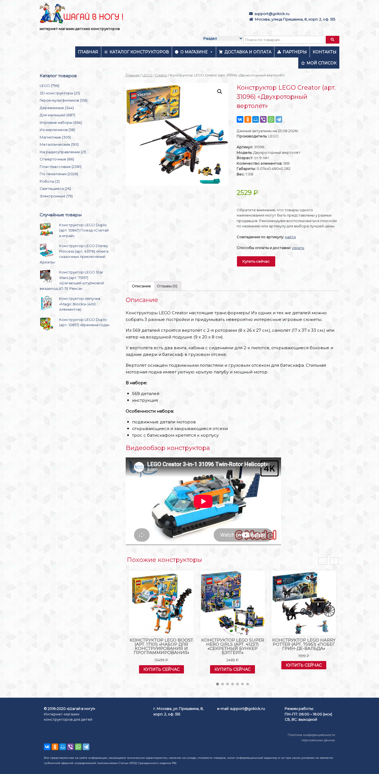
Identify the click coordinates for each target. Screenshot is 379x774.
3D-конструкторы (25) (60, 93)
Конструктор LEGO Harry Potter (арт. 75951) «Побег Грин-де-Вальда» (303, 644)
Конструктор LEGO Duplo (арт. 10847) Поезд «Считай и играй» (84, 230)
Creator (161, 75)
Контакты (325, 51)
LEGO (147, 75)
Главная (88, 51)
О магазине (194, 51)
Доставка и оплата (247, 51)
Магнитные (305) (55, 137)
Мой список (322, 63)
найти (290, 237)
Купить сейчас (256, 261)
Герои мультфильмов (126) (63, 100)
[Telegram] (279, 119)
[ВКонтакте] (240, 119)
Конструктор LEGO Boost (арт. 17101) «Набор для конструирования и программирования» (161, 646)
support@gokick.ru (271, 13)
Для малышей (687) (57, 115)
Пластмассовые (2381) (61, 166)
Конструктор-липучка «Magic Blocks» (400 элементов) (79, 303)
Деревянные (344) (57, 107)
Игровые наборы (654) (61, 122)
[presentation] (322, 561)
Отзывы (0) (167, 286)
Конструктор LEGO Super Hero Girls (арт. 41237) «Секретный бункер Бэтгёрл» (232, 646)
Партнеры (295, 51)
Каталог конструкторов (139, 51)
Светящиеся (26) (55, 188)
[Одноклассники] (247, 119)
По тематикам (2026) (59, 174)
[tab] (141, 286)
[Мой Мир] (255, 119)
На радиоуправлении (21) (63, 152)
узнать (298, 247)
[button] (217, 684)
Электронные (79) (56, 196)
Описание (141, 286)
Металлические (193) (59, 144)
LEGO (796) (49, 85)
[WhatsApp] (271, 119)
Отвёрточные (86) (57, 159)
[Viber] (263, 119)
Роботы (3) (50, 181)
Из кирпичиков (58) (57, 129)
